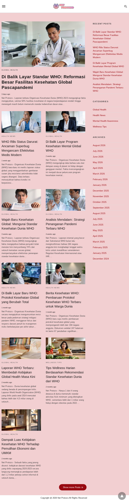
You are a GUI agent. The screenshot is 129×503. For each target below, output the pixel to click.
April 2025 (98, 236)
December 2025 (101, 190)
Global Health (10, 70)
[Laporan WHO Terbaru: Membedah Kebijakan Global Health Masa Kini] (21, 348)
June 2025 (98, 224)
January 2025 (100, 253)
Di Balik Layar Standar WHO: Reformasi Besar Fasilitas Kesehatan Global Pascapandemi (43, 82)
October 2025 (100, 202)
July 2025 (97, 219)
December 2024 (101, 258)
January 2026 (100, 185)
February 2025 (100, 247)
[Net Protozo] (64, 6)
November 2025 (101, 196)
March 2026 (99, 173)
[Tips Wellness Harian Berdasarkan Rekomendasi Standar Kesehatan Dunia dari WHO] (65, 348)
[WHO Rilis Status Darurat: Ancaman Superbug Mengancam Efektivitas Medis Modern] (21, 122)
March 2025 (99, 241)
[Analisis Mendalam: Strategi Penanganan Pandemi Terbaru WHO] (65, 199)
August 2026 (99, 145)
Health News (9, 136)
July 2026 (97, 151)
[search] (125, 6)
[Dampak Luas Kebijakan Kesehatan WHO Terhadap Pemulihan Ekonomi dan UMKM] (21, 420)
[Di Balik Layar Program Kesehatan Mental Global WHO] (65, 122)
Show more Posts (71, 487)
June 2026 (98, 156)
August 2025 (99, 213)
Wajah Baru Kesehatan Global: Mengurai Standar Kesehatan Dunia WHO (19, 224)
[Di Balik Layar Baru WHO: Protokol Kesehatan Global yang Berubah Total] (21, 273)
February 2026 (100, 179)
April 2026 (98, 168)
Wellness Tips (54, 362)
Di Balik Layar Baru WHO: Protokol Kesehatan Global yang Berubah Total (20, 297)
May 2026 (98, 162)
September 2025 (101, 207)
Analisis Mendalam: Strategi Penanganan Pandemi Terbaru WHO (65, 224)
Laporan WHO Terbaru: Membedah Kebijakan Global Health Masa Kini (18, 372)
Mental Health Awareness (105, 121)
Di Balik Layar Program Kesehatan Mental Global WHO (63, 146)
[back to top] (122, 496)
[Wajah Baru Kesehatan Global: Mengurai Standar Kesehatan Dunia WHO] (21, 199)
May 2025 (98, 230)
